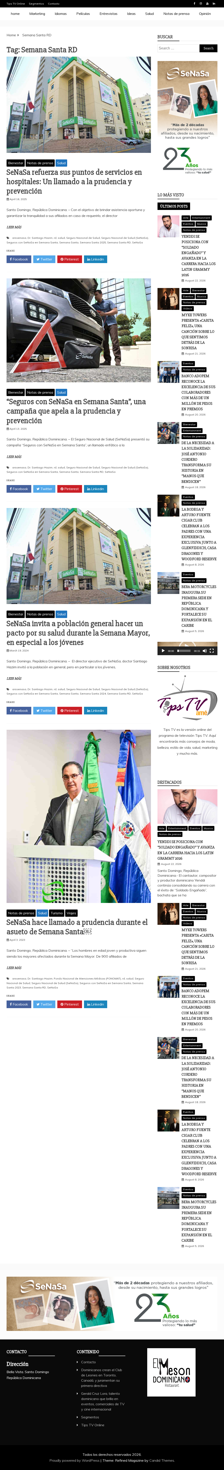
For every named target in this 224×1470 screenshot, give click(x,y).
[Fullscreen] (212, 651)
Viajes (71, 913)
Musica (201, 223)
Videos (187, 308)
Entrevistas (108, 13)
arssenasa (19, 237)
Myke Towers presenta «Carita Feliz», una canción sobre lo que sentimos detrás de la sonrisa (198, 331)
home (15, 13)
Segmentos (36, 3)
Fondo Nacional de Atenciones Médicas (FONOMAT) (87, 978)
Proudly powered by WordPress (74, 1460)
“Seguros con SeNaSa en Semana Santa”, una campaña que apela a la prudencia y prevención (76, 411)
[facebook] (168, 765)
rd (55, 237)
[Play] (163, 651)
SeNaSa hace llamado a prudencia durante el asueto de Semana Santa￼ (77, 927)
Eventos (188, 223)
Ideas (131, 13)
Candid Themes (161, 1460)
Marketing (37, 13)
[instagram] (193, 765)
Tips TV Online (16, 3)
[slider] (184, 651)
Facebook (194, 3)
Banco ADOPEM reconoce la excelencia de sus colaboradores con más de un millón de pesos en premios (198, 392)
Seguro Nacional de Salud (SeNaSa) (124, 237)
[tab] (174, 206)
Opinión (205, 13)
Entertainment (201, 217)
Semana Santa (69, 242)
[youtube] (206, 765)
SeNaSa (137, 242)
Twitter (46, 259)
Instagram (200, 3)
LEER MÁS (14, 227)
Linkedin (214, 3)
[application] (187, 648)
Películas (83, 13)
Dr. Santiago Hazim (40, 237)
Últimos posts (174, 206)
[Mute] (205, 651)
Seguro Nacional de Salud (83, 237)
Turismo (57, 913)
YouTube (207, 3)
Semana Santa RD (119, 242)
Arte (186, 217)
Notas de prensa (176, 13)
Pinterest (71, 259)
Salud (149, 13)
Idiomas (61, 13)
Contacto (54, 3)
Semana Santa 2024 (93, 693)
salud (61, 237)
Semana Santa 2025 (93, 242)
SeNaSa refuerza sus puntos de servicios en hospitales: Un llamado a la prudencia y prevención (74, 182)
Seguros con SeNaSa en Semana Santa (32, 242)
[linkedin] (180, 765)
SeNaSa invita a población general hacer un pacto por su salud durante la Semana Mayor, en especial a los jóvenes (78, 633)
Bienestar (15, 163)
